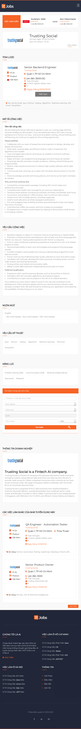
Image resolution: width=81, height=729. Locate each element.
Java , (25, 103)
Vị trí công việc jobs (13, 676)
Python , (31, 103)
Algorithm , (47, 103)
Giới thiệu (48, 676)
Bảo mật (47, 684)
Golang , (38, 103)
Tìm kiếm (39, 427)
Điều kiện (48, 680)
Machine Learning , (60, 103)
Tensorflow (16, 106)
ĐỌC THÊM (9, 658)
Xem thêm (72, 45)
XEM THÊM (73, 606)
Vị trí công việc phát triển (55, 643)
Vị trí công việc (50, 647)
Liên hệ (47, 688)
